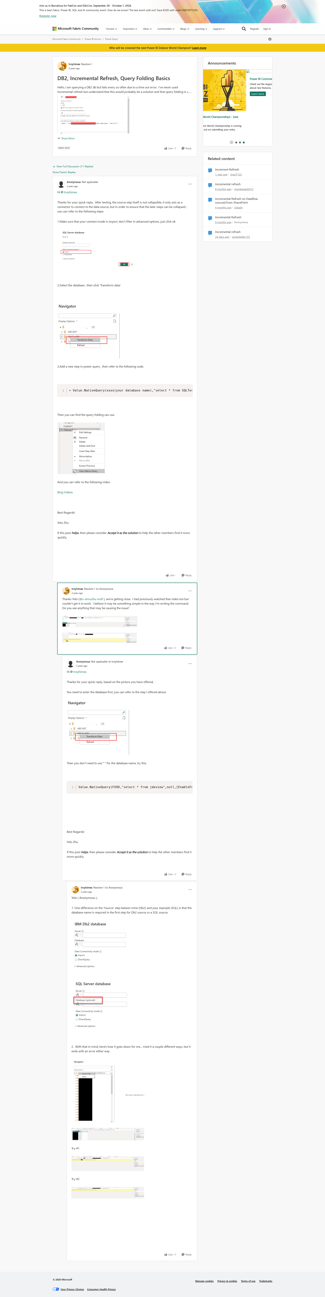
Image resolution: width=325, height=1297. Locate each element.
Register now (47, 16)
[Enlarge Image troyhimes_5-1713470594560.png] (107, 1193)
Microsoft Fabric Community (66, 39)
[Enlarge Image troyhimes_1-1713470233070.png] (100, 1004)
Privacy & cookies (227, 1281)
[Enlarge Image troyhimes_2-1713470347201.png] (107, 1090)
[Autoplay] (232, 142)
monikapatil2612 (244, 189)
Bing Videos (65, 492)
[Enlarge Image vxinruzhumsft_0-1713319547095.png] (95, 248)
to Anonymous (104, 589)
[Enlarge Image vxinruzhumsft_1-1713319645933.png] (91, 331)
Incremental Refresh (228, 217)
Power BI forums (93, 39)
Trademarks (265, 1281)
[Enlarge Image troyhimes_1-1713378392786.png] (99, 638)
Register (254, 28)
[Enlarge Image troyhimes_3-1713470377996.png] (107, 1134)
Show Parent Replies (64, 172)
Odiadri (238, 207)
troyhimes (74, 64)
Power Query (111, 39)
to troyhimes (115, 661)
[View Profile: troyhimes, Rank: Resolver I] (62, 66)
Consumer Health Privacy (101, 1289)
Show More (67, 138)
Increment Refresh (227, 169)
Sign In (267, 28)
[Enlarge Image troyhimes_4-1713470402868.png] (107, 1163)
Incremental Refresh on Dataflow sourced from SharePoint (236, 201)
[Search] (244, 29)
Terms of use (248, 1281)
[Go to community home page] (75, 29)
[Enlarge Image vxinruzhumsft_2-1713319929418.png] (81, 448)
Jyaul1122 (236, 174)
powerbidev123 (241, 237)
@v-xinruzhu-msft (91, 599)
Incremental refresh (228, 184)
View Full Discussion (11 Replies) (74, 166)
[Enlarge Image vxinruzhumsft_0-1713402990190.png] (101, 727)
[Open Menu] (270, 39)
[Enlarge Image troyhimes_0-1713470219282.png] (101, 946)
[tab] (236, 142)
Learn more (199, 48)
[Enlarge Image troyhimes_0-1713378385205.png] (99, 621)
